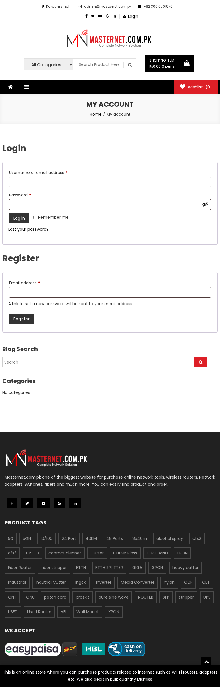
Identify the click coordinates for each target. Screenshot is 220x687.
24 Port (69, 538)
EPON (182, 553)
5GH (27, 538)
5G (10, 538)
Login (133, 16)
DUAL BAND (157, 553)
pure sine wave (114, 597)
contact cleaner (64, 553)
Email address (33, 283)
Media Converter (137, 582)
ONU (30, 597)
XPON (113, 612)
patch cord (55, 597)
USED (13, 612)
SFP (166, 597)
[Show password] (205, 204)
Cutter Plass (125, 553)
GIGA (137, 567)
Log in (19, 218)
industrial (17, 582)
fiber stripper (54, 567)
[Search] (200, 362)
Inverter (103, 582)
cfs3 (12, 553)
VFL (64, 612)
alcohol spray (169, 538)
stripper (186, 597)
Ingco (81, 582)
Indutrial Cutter (51, 582)
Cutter (97, 553)
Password (28, 195)
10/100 (46, 538)
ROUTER (145, 597)
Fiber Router (20, 567)
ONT (12, 597)
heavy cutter (185, 567)
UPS (207, 597)
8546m (139, 538)
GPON (157, 567)
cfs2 (196, 538)
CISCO (32, 553)
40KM (91, 538)
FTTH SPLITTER (109, 567)
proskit (82, 597)
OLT (206, 582)
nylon (169, 582)
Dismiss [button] (144, 679)
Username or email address (47, 172)
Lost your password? (28, 229)
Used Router (39, 612)
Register (21, 319)
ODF (188, 582)
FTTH (81, 567)
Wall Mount (87, 612)
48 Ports (114, 538)
